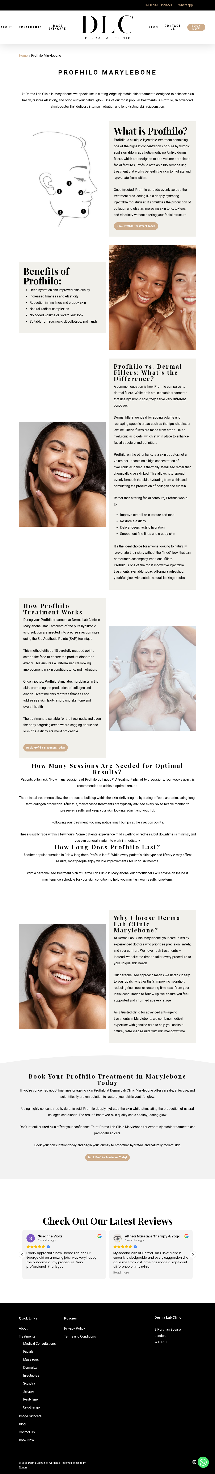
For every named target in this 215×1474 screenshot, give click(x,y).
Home (23, 56)
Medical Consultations (39, 1344)
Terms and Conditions (80, 1336)
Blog (153, 27)
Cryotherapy (32, 1407)
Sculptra (29, 1383)
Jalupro (28, 1391)
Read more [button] (121, 1273)
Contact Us (173, 27)
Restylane (30, 1399)
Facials (28, 1352)
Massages (31, 1359)
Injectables (31, 1375)
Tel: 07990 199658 (158, 5)
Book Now (196, 27)
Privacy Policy (74, 1328)
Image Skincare (57, 27)
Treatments (30, 27)
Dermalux (30, 1367)
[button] (193, 1254)
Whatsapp (185, 5)
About (23, 1328)
